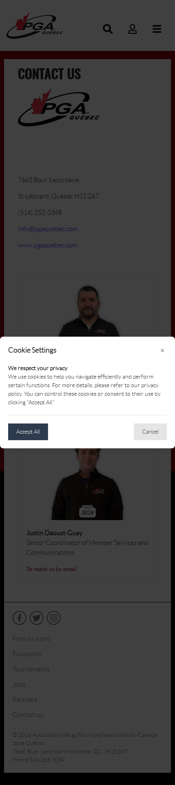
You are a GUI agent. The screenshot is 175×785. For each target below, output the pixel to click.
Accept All (28, 431)
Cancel (150, 431)
